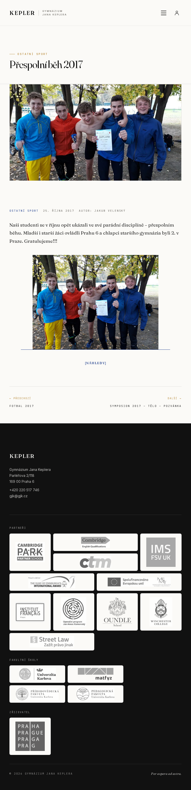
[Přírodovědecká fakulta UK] (37, 694)
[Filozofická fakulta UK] (37, 674)
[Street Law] (51, 641)
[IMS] (160, 552)
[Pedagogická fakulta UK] (95, 694)
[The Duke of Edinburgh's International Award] (51, 582)
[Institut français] (29, 612)
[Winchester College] (160, 612)
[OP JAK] (73, 612)
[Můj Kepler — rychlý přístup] (177, 13)
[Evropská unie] (139, 582)
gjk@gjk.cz (18, 496)
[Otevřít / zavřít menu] (163, 12)
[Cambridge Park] (29, 552)
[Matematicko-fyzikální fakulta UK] (95, 674)
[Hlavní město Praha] (29, 736)
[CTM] (95, 562)
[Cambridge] (95, 542)
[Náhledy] (95, 363)
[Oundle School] (117, 612)
